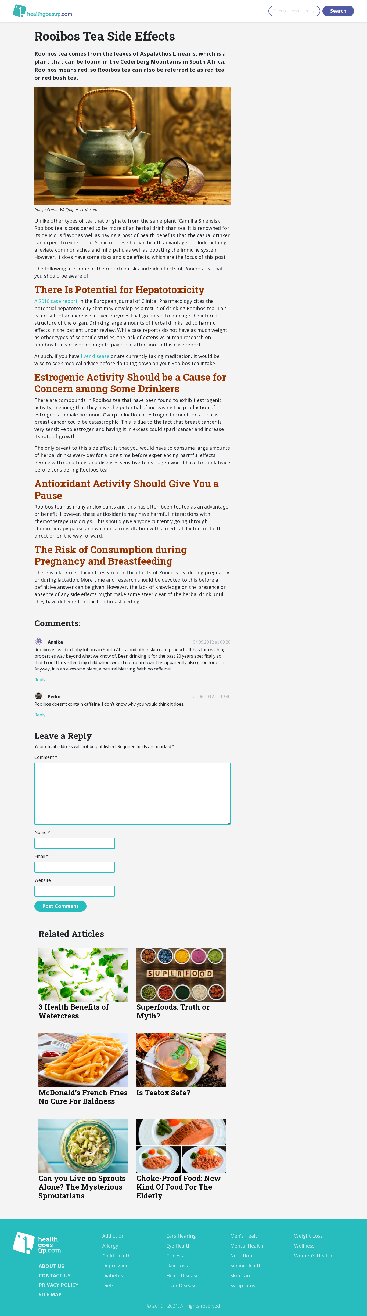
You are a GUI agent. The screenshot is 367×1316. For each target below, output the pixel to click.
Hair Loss (177, 1265)
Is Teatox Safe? (163, 1092)
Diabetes (112, 1275)
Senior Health (246, 1265)
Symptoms (242, 1285)
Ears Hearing (181, 1235)
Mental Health (246, 1245)
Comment (45, 757)
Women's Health (313, 1255)
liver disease (95, 356)
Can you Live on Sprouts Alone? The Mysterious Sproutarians (82, 1186)
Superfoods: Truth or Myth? (173, 1011)
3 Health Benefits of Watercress (73, 1011)
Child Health (116, 1255)
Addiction (113, 1235)
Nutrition (241, 1255)
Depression (115, 1265)
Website (42, 880)
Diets (108, 1285)
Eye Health (178, 1245)
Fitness (174, 1255)
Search (338, 11)
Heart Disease (182, 1275)
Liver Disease (181, 1285)
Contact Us (54, 1275)
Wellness (304, 1245)
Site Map (50, 1294)
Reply (39, 680)
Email (41, 856)
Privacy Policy (58, 1285)
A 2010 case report (56, 301)
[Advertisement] (286, 92)
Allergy (110, 1245)
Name (42, 832)
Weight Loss (308, 1235)
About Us (51, 1266)
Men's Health (245, 1235)
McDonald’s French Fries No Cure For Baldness (83, 1097)
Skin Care (241, 1275)
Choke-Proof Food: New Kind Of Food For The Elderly (178, 1186)
